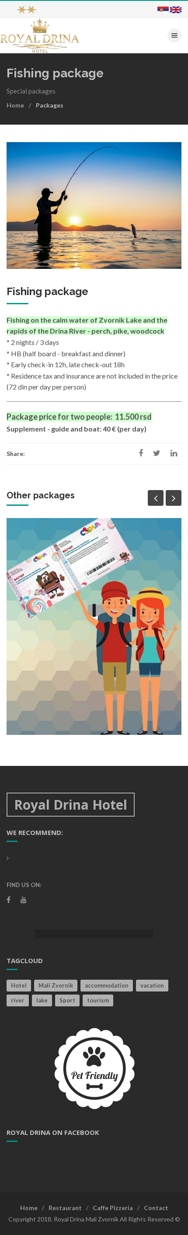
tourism (98, 1000)
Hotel (19, 985)
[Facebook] (8, 899)
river (17, 1000)
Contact (156, 1207)
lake (42, 1000)
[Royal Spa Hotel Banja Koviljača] (40, 34)
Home (15, 105)
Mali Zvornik (55, 985)
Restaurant (65, 1207)
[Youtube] (24, 899)
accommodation (107, 985)
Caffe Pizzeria (113, 1207)
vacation (152, 985)
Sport (67, 1000)
